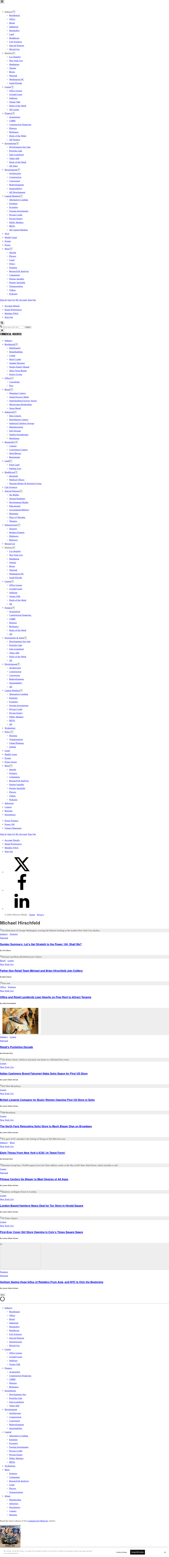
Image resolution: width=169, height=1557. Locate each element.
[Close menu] (2, 330)
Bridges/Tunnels (16, 532)
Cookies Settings (121, 1552)
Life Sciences (15, 41)
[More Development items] (18, 169)
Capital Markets (12, 196)
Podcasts (13, 294)
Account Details (12, 306)
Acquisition (14, 117)
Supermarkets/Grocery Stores (23, 400)
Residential (14, 15)
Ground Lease (15, 94)
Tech (7, 233)
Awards (12, 252)
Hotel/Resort (15, 453)
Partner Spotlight (17, 282)
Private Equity (16, 218)
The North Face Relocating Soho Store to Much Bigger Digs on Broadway (46, 1126)
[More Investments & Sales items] (25, 638)
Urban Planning (16, 743)
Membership (15, 1499)
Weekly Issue (11, 237)
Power (7, 245)
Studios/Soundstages (19, 434)
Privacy (40, 914)
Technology (10, 728)
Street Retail (15, 408)
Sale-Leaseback (16, 154)
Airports (13, 528)
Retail (12, 23)
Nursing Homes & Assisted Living (25, 483)
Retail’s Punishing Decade (16, 1047)
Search (28, 327)
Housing (13, 735)
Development (11, 169)
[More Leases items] (12, 87)
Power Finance (11, 820)
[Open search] (2, 323)
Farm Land (14, 464)
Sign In (3, 300)
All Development (17, 192)
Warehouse (14, 438)
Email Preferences (13, 309)
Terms (32, 914)
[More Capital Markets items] (21, 196)
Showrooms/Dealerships (20, 404)
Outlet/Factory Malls (19, 397)
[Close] (165, 1552)
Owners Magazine (13, 828)
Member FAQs (11, 313)
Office (12, 19)
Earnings (13, 203)
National (13, 75)
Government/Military (19, 510)
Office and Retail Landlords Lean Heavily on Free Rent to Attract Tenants (45, 997)
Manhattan (14, 64)
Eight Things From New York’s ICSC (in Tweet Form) (32, 1153)
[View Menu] (2, 1)
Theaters (13, 521)
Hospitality (14, 30)
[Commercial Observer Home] (11, 5)
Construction (15, 177)
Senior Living (15, 374)
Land (11, 34)
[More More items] (11, 248)
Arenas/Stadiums (17, 498)
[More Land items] (10, 461)
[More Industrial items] (15, 412)
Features (13, 267)
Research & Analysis (19, 271)
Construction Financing (20, 124)
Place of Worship (17, 517)
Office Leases (15, 90)
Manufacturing (16, 427)
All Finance (14, 139)
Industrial (13, 26)
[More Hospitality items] (16, 442)
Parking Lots (15, 468)
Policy (12, 263)
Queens (12, 68)
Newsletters (10, 814)
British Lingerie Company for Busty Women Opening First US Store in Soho (47, 1100)
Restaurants (14, 457)
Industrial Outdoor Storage (21, 423)
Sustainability (15, 188)
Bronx (12, 72)
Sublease (13, 98)
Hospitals (13, 476)
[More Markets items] (13, 53)
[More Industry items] (13, 11)
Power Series (11, 762)
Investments (10, 143)
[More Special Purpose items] (21, 491)
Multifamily (15, 348)
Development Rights (18, 502)
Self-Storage (15, 430)
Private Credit (15, 215)
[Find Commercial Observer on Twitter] (22, 872)
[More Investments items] (17, 143)
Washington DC (16, 79)
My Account (21, 300)
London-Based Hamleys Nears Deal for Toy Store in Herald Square (41, 1205)
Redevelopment (16, 184)
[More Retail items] (11, 389)
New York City (16, 60)
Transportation (16, 286)
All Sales (13, 166)
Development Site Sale (20, 147)
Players (12, 256)
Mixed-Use (14, 49)
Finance (8, 113)
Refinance (14, 132)
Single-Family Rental (19, 367)
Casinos (13, 446)
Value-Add (14, 158)
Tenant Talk (14, 102)
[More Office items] (12, 378)
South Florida (15, 83)
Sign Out (32, 300)
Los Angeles (15, 57)
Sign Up (11, 300)
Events (8, 241)
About (7, 1496)
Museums (13, 513)
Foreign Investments (18, 211)
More (7, 248)
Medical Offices (16, 479)
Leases (8, 87)
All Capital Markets (18, 230)
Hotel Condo (15, 359)
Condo (12, 355)
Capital (8, 1432)
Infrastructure (11, 525)
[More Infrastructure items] (18, 525)
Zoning (12, 747)
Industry (8, 340)
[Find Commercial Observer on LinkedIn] (22, 908)
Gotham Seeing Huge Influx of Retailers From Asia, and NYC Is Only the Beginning (51, 1282)
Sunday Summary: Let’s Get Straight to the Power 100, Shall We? (41, 944)
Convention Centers (18, 449)
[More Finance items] (13, 113)
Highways (14, 536)
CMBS (12, 120)
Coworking (14, 382)
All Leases (14, 109)
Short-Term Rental (18, 370)
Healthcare (14, 38)
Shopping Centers (17, 393)
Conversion (14, 181)
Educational (14, 506)
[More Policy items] (12, 732)
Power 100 (9, 824)
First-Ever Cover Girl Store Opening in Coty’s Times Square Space (41, 1232)
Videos (12, 290)
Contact (8, 807)
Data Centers (15, 415)
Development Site (17, 1394)
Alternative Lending (18, 199)
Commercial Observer (37, 1521)
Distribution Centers (18, 419)
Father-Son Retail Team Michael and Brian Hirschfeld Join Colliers (41, 970)
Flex (11, 385)
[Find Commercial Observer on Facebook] (22, 890)
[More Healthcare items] (16, 472)
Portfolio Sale (15, 151)
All (10, 604)
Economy (13, 207)
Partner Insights (16, 279)
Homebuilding (16, 351)
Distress (13, 128)
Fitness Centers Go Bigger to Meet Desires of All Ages (34, 1179)
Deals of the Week (17, 105)
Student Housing (17, 363)
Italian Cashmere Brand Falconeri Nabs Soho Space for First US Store (44, 1073)
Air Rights (14, 495)
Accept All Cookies (137, 1552)
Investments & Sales (14, 638)
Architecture (15, 173)
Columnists (14, 275)
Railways (13, 540)
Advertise (9, 803)
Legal (11, 260)
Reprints (9, 811)
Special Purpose (16, 45)
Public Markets (16, 222)
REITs (12, 226)
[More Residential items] (16, 344)
